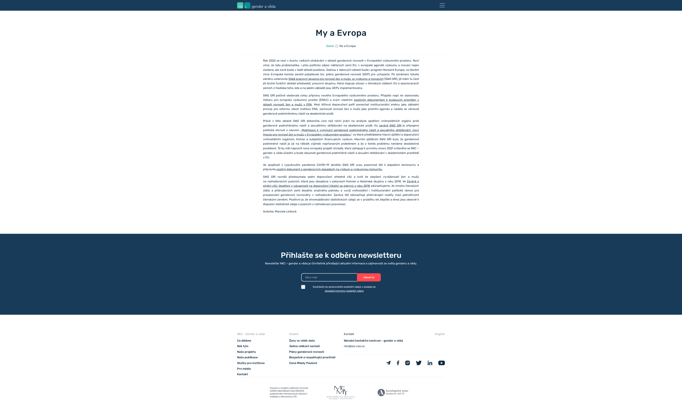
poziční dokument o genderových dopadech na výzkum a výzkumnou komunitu (329, 169)
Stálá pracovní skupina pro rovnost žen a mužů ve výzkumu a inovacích (336, 79)
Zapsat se (368, 277)
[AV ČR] (393, 393)
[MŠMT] (289, 393)
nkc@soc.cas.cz (354, 346)
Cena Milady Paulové (303, 363)
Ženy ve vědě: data (302, 340)
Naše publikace (247, 357)
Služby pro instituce (251, 363)
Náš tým (242, 346)
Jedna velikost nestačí (304, 346)
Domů (330, 46)
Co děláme (244, 340)
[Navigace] (442, 5)
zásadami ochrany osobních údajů (344, 290)
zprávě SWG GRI (390, 125)
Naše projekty (246, 351)
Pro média (244, 368)
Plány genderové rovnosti (306, 351)
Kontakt (242, 374)
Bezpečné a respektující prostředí (312, 357)
